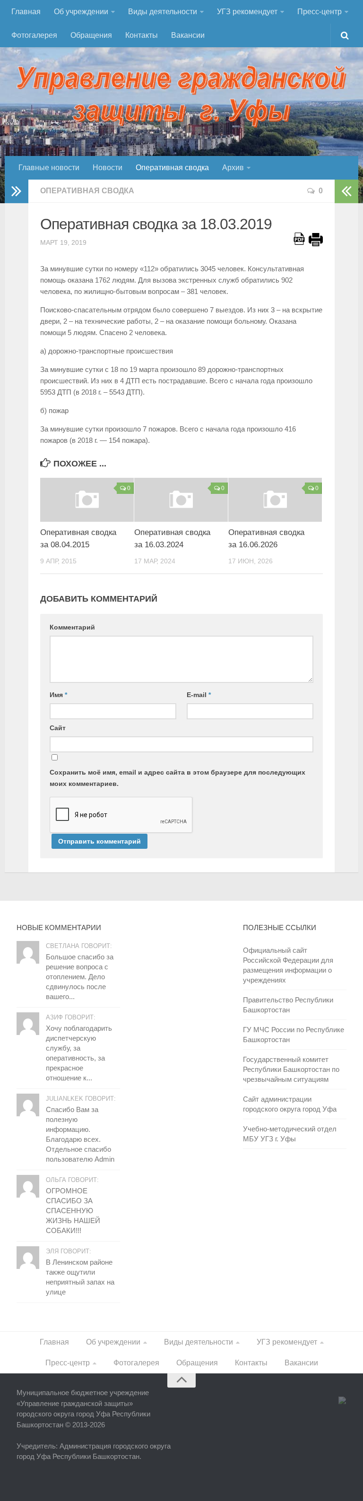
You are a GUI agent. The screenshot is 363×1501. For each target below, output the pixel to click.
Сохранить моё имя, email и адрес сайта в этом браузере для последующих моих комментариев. (177, 777)
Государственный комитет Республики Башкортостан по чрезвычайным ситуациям (291, 1069)
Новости (107, 168)
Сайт (58, 728)
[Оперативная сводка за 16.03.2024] (181, 500)
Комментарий (72, 627)
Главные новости (48, 168)
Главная (26, 12)
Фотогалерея (34, 35)
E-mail (199, 695)
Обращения (91, 35)
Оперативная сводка (172, 168)
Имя (58, 695)
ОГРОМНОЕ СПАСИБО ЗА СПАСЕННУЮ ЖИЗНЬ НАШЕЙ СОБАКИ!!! (73, 1210)
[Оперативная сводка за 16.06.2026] (275, 500)
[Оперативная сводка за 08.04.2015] (87, 500)
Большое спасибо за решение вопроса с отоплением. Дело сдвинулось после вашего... (79, 977)
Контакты (141, 35)
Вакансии (188, 35)
